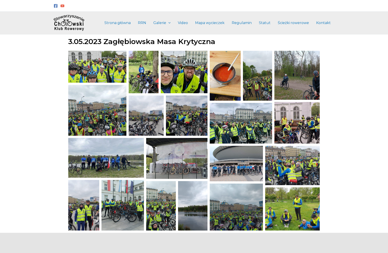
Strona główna (117, 23)
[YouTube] (62, 6)
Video (183, 23)
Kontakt (323, 23)
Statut (265, 23)
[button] (168, 23)
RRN (142, 23)
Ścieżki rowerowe (293, 23)
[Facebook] (56, 6)
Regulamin (242, 23)
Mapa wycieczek (210, 23)
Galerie (159, 23)
